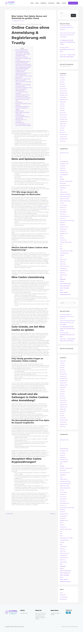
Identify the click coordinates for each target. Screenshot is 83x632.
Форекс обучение (64, 292)
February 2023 (63, 88)
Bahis (61, 176)
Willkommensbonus (20, 90)
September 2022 (64, 99)
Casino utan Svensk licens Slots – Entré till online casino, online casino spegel (68, 34)
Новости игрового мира (65, 283)
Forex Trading (63, 205)
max (61, 244)
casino (61, 189)
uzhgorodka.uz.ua (64, 270)
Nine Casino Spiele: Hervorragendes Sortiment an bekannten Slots (22, 117)
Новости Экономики (64, 288)
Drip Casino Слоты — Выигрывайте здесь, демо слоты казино (67, 49)
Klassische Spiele (19, 110)
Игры (61, 277)
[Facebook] (67, 613)
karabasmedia (63, 229)
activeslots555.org (64, 161)
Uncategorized (15, 20)
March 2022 (62, 112)
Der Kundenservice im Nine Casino (23, 76)
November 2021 (63, 121)
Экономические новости (65, 294)
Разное (61, 290)
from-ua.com (63, 209)
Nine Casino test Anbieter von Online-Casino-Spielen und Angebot (22, 108)
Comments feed (63, 597)
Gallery (58, 3)
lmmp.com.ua (63, 240)
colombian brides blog (65, 194)
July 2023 (62, 77)
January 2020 (63, 136)
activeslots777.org (64, 163)
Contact (64, 3)
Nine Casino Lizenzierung (21, 57)
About (37, 3)
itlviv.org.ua (62, 224)
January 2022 (63, 117)
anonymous (62, 168)
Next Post (53, 513)
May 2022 (62, 108)
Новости (62, 281)
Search (61, 12)
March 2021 (62, 132)
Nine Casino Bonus (19, 122)
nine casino (43, 207)
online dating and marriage (66, 250)
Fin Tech (62, 203)
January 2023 (63, 90)
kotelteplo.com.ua (64, 233)
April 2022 (62, 110)
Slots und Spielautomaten (21, 49)
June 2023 (62, 79)
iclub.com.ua (63, 214)
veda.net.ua (62, 272)
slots (61, 257)
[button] (73, 3)
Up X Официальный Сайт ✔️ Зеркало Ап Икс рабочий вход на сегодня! (67, 42)
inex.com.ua (63, 218)
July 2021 (62, 128)
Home (32, 3)
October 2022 (63, 97)
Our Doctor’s (51, 3)
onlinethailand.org (64, 253)
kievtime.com (63, 231)
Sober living (62, 264)
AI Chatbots (62, 165)
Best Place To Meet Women (66, 181)
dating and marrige (64, 198)
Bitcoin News (63, 183)
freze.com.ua (63, 207)
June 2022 (62, 106)
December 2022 (63, 93)
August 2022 (63, 101)
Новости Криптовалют (65, 285)
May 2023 (62, 82)
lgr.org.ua (62, 237)
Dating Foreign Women (65, 200)
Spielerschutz (18, 77)
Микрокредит (63, 279)
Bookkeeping (63, 187)
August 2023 (63, 75)
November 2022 (63, 95)
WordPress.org (63, 599)
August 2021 (63, 125)
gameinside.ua (63, 211)
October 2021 (63, 123)
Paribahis (62, 255)
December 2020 (63, 134)
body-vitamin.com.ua (65, 185)
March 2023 (62, 86)
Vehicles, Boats (63, 274)
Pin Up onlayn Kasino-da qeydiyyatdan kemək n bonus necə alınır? (67, 27)
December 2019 (63, 138)
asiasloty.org (63, 170)
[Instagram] (70, 613)
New (61, 246)
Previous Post (9, 513)
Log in (61, 592)
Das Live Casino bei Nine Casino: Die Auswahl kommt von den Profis (23, 99)
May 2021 (62, 130)
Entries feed (63, 594)
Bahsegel (62, 179)
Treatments (43, 3)
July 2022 (62, 104)
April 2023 (62, 84)
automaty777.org (64, 172)
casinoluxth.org (63, 192)
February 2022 (63, 114)
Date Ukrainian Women (65, 196)
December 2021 (63, 119)
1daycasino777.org (64, 152)
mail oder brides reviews (65, 242)
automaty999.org (64, 174)
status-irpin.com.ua (64, 266)
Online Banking (18, 102)
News (61, 248)
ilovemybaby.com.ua (64, 216)
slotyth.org (62, 261)
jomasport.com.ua (64, 226)
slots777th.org (63, 259)
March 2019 (62, 141)
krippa (61, 235)
